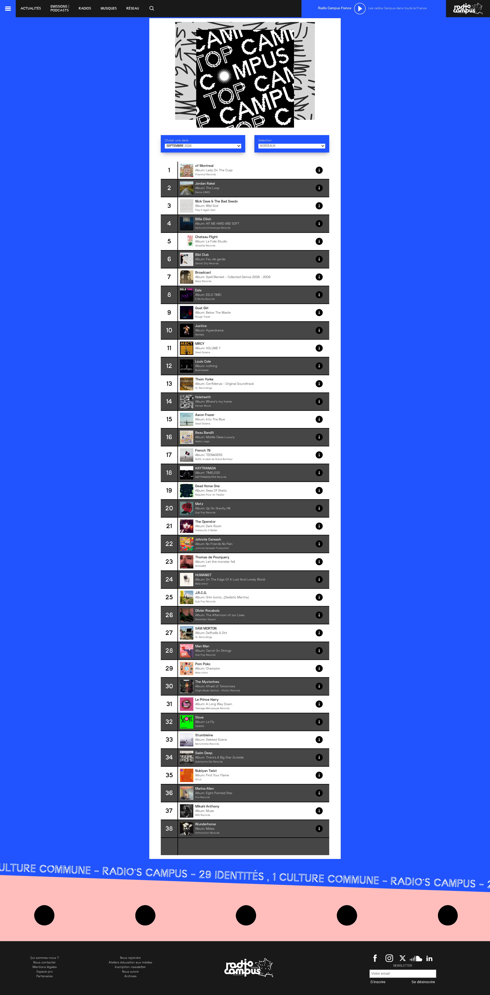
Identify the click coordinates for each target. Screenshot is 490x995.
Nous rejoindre (130, 958)
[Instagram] (389, 958)
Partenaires (44, 976)
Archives (130, 976)
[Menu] (8, 8)
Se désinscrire (423, 982)
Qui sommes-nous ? (44, 958)
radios (85, 8)
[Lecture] (360, 8)
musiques (109, 8)
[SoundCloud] (416, 958)
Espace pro (45, 972)
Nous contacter (44, 962)
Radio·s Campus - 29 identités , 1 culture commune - (271, 877)
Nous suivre (130, 972)
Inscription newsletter (130, 967)
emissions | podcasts (60, 8)
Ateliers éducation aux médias (130, 962)
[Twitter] (402, 958)
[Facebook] (376, 958)
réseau (132, 8)
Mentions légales (45, 967)
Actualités (30, 8)
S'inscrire (377, 982)
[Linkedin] (429, 958)
